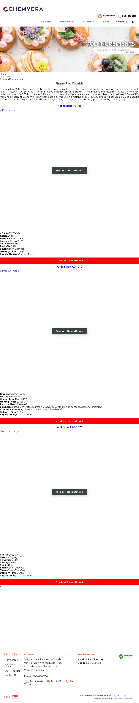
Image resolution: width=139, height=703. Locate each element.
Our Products (88, 22)
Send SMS (56, 681)
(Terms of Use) (128, 696)
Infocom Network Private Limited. (123, 698)
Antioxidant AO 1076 (69, 427)
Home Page (45, 22)
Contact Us (121, 22)
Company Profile (67, 22)
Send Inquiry (37, 681)
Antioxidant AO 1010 (69, 266)
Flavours (105, 22)
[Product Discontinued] (9, 110)
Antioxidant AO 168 (69, 105)
